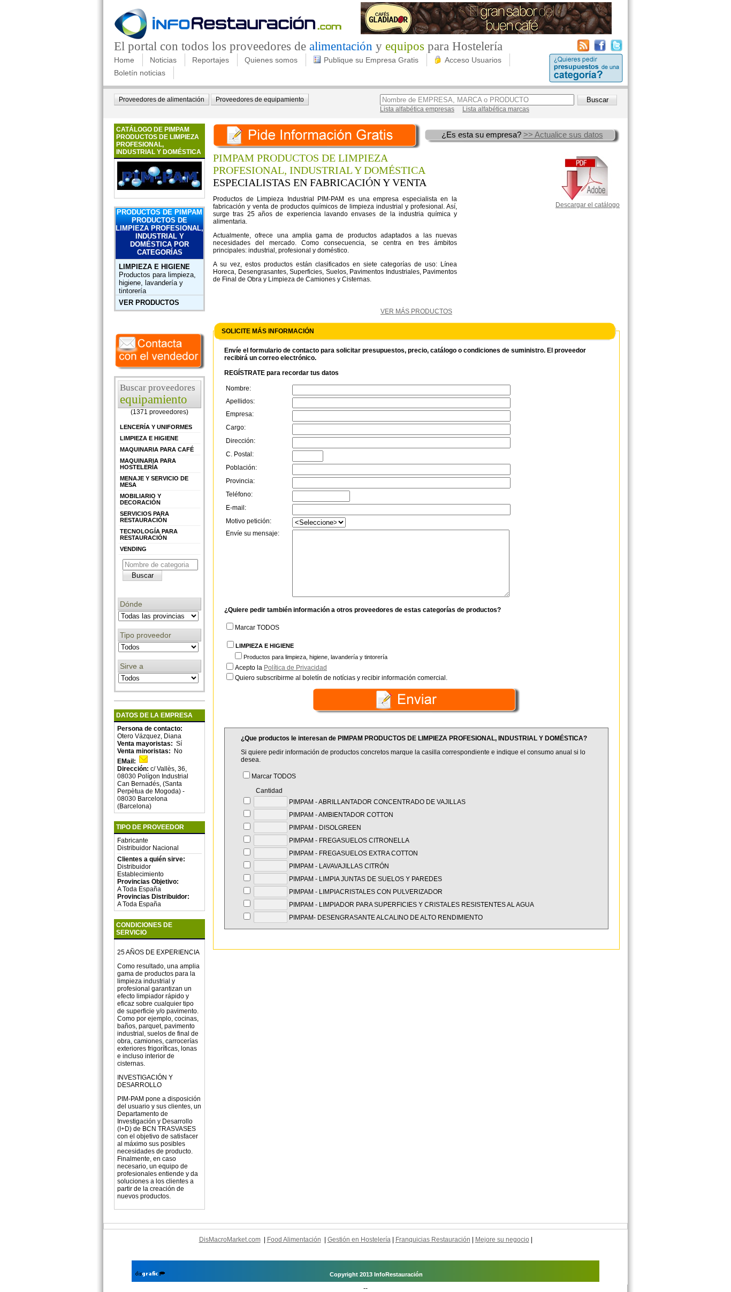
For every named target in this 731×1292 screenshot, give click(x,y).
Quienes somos (271, 60)
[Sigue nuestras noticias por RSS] (583, 49)
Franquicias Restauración (432, 1239)
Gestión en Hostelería (359, 1239)
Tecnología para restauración (149, 534)
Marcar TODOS (257, 627)
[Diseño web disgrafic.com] (150, 1274)
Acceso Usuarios (473, 60)
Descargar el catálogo (587, 205)
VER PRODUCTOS (149, 303)
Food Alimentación (294, 1239)
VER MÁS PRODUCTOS (416, 311)
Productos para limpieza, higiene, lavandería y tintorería (157, 283)
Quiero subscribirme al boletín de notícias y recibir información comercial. (341, 678)
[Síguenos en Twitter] (616, 49)
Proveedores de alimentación (161, 99)
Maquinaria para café (157, 449)
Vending (133, 549)
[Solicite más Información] (318, 135)
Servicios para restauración (144, 516)
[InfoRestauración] (228, 37)
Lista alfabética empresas (417, 109)
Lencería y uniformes (156, 427)
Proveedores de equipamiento (260, 99)
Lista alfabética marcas (495, 109)
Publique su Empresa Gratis (371, 60)
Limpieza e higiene (154, 267)
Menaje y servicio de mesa (154, 481)
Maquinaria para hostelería (148, 463)
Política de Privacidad (295, 667)
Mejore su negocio (502, 1239)
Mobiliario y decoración (140, 499)
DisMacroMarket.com (230, 1239)
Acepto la (281, 667)
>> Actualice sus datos (563, 134)
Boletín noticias (139, 72)
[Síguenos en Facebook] (600, 49)
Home (124, 60)
